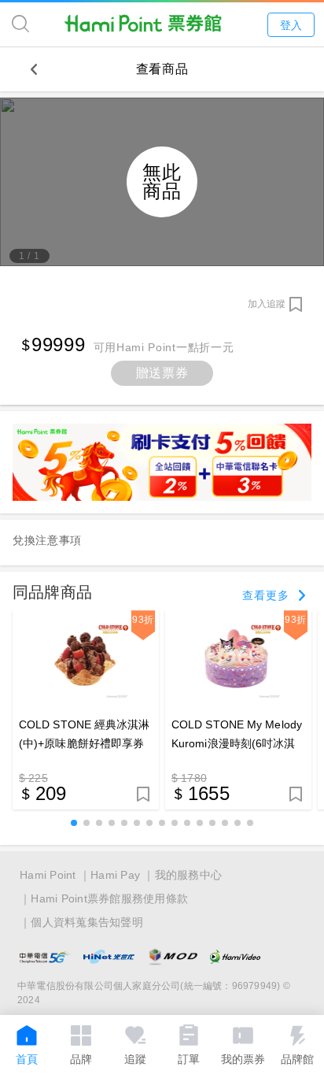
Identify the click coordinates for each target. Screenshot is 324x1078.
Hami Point (48, 875)
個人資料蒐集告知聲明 (87, 922)
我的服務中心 (189, 875)
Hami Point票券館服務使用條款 (109, 898)
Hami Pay (115, 875)
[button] (74, 823)
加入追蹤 (266, 303)
